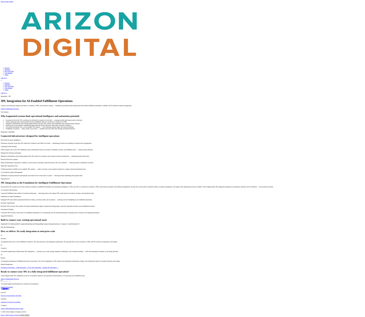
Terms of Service (15, 315)
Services (7, 68)
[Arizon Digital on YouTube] (7, 289)
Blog (8, 308)
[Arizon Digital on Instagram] (8, 289)
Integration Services (13, 109)
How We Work (9, 71)
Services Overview (6, 295)
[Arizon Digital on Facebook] (5, 289)
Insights (12, 308)
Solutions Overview (7, 302)
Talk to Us (4, 78)
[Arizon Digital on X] (1, 289)
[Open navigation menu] (1, 80)
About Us (4, 308)
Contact (21, 308)
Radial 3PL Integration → (51, 267)
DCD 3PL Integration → (35, 267)
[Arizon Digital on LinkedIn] (3, 289)
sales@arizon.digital (7, 287)
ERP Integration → (22, 267)
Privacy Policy (5, 315)
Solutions (7, 69)
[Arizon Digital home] (79, 65)
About (6, 75)
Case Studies (8, 73)
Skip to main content (7, 1)
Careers (16, 308)
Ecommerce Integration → (9, 267)
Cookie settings (24, 315)
